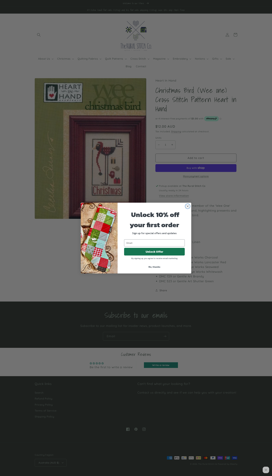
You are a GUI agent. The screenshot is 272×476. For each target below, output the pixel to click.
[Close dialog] (187, 206)
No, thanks (154, 267)
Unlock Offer (154, 252)
